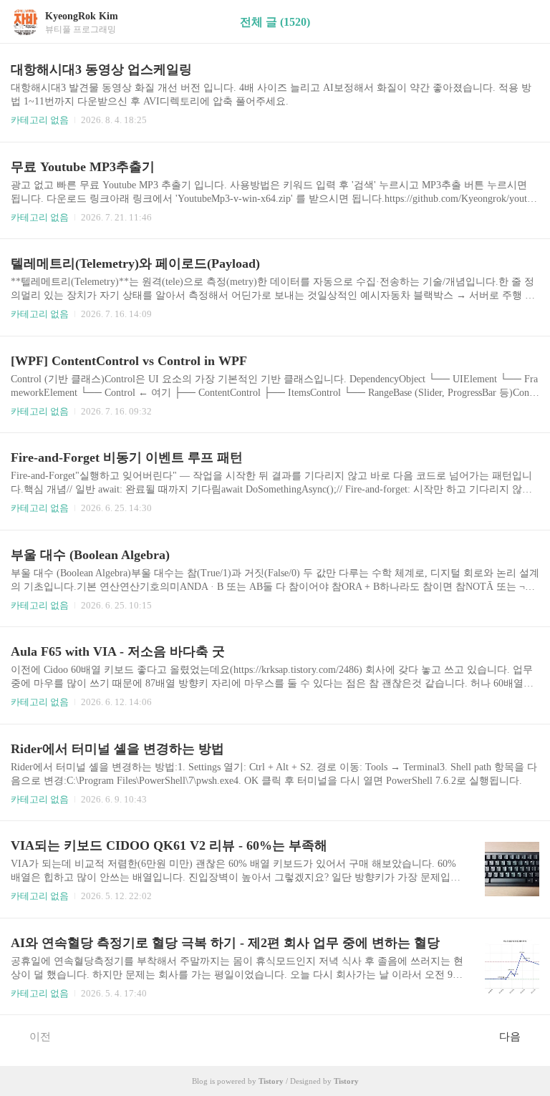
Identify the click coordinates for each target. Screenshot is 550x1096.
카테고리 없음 (40, 120)
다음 (510, 1036)
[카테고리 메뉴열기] (525, 21)
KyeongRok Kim (81, 16)
